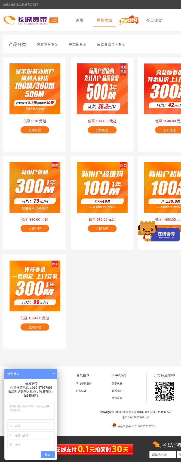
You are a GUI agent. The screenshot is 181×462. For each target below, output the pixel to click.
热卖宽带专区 (47, 44)
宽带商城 (104, 20)
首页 (80, 20)
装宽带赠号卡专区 (111, 44)
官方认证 (81, 390)
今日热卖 (154, 20)
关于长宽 (117, 383)
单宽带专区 (77, 44)
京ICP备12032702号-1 (135, 417)
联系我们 (117, 390)
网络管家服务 (84, 383)
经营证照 (117, 398)
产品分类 (17, 44)
